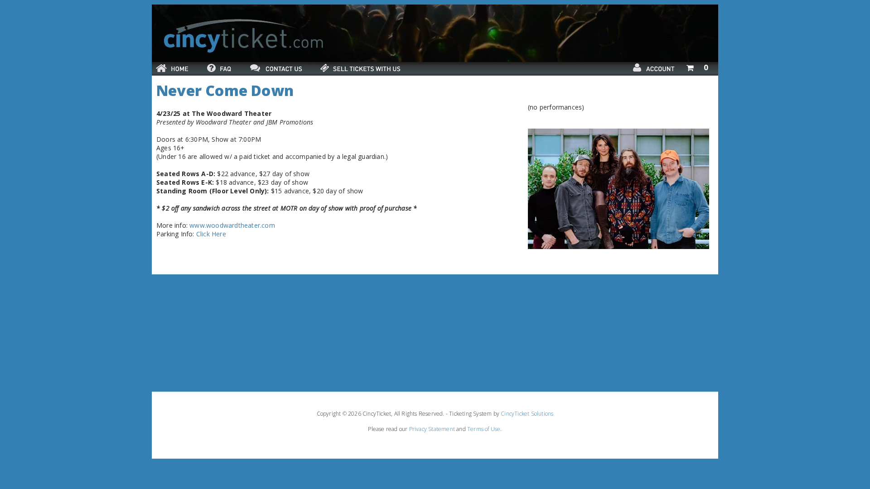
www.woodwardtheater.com (232, 225)
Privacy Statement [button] (432, 429)
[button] (697, 65)
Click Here (211, 234)
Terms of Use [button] (483, 429)
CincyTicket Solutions (527, 413)
